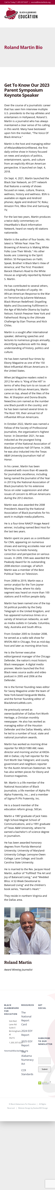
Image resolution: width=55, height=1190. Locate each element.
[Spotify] (48, 1021)
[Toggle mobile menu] (49, 11)
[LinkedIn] (44, 1021)
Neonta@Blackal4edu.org (16, 1050)
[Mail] (39, 1026)
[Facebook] (39, 1015)
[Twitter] (44, 1015)
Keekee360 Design (40, 1108)
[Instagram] (48, 1015)
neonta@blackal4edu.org (40, 2)
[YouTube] (39, 1021)
